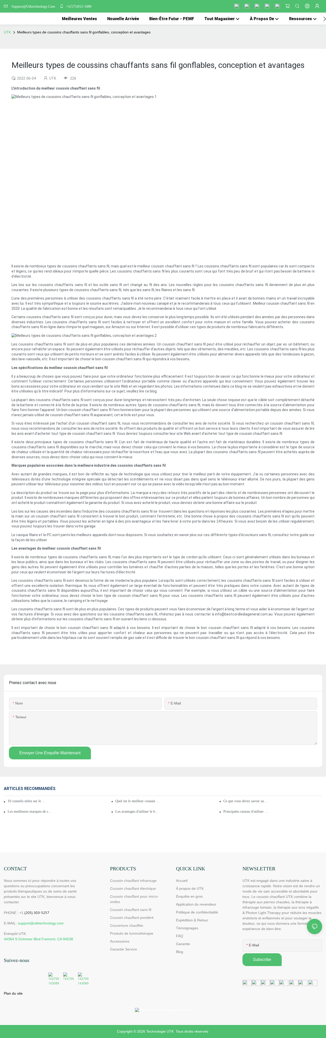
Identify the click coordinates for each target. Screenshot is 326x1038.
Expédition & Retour (192, 920)
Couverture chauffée (126, 925)
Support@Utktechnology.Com (34, 6)
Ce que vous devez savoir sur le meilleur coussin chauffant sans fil (245, 801)
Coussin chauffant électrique (133, 888)
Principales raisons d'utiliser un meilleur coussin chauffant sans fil (245, 811)
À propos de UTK (190, 888)
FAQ (179, 936)
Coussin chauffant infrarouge (133, 881)
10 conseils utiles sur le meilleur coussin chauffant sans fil (28, 801)
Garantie (183, 944)
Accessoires (119, 941)
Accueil (181, 881)
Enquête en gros (189, 896)
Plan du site (13, 993)
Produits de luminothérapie (131, 933)
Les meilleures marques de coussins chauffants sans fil (30, 811)
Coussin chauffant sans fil (130, 910)
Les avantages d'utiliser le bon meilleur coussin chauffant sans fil (137, 811)
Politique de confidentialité (197, 912)
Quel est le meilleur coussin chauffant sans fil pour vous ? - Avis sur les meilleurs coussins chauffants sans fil (137, 801)
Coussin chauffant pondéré (132, 918)
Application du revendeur (196, 904)
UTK (7, 32)
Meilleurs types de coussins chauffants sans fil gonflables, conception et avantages (84, 32)
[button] (324, 19)
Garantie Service (124, 949)
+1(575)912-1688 (78, 6)
